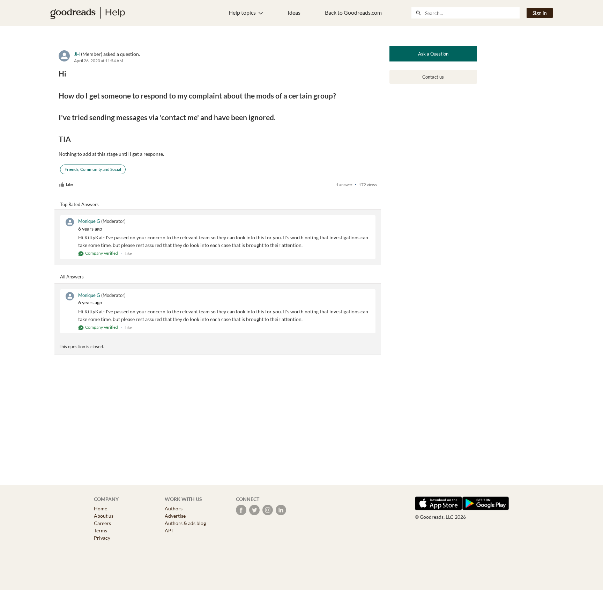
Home (100, 508)
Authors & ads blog (185, 523)
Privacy (102, 538)
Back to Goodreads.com (353, 12)
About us (103, 516)
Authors (174, 508)
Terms (100, 530)
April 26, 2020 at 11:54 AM (98, 60)
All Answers (72, 276)
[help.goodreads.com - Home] (87, 13)
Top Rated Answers (79, 204)
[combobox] (472, 13)
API (169, 530)
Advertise (175, 516)
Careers (102, 523)
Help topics (242, 12)
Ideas (294, 12)
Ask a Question (433, 54)
